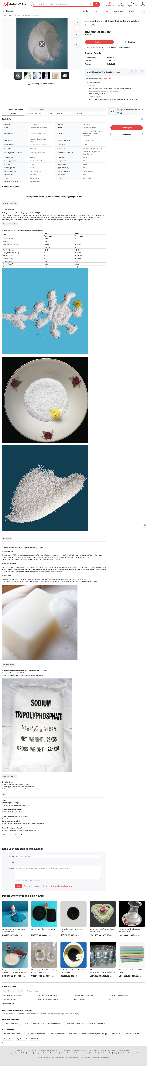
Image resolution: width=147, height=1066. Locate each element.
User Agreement (85, 1057)
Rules (143, 11)
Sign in (142, 6)
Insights (128, 1050)
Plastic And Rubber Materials (83, 995)
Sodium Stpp (8, 1039)
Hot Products (21, 1050)
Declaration (95, 1057)
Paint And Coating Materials (47, 995)
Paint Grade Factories (57, 1034)
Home (4, 15)
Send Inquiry (99, 42)
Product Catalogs (32, 991)
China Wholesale (65, 1050)
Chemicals (11, 15)
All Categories (9, 11)
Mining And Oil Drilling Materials (48, 999)
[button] (99, 113)
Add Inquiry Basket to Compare (42, 83)
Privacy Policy (105, 1057)
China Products (31, 1050)
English (23, 1053)
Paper (111, 999)
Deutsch (69, 1053)
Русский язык (54, 1053)
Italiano (63, 1053)
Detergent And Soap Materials (12, 995)
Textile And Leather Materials (118, 995)
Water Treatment (79, 999)
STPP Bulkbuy (36, 1039)
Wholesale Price (76, 1050)
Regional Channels (99, 1050)
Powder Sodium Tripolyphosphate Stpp (94, 1034)
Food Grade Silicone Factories (36, 1034)
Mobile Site (120, 1050)
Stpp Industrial (22, 1039)
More (4, 1043)
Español (30, 1053)
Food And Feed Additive (10, 999)
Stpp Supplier (116, 1034)
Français (45, 1053)
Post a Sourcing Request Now (62, 886)
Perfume (36, 1023)
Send (18, 886)
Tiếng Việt (123, 1053)
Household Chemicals (11, 1023)
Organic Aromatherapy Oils (97, 1023)
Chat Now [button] (131, 42)
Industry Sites (87, 1050)
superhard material (8, 1003)
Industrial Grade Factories (12, 1034)
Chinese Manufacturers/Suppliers (48, 1050)
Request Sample (124, 47)
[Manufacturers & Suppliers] (14, 4)
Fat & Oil (25, 1023)
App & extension (118, 11)
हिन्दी (102, 1053)
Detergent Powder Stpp (132, 1034)
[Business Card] (142, 118)
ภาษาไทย (108, 1053)
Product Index (111, 1050)
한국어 (91, 1053)
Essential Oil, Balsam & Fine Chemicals (28, 15)
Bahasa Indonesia (133, 1053)
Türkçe (115, 1053)
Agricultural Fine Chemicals (52, 1023)
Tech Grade (73, 1034)
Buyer (95, 11)
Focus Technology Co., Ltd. (59, 1057)
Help (106, 11)
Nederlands (77, 1053)
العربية (85, 1053)
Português (38, 1053)
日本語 (97, 1053)
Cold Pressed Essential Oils (75, 1023)
